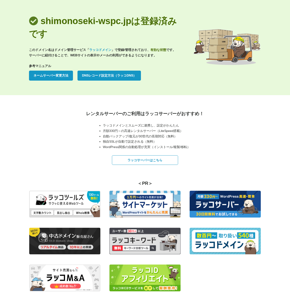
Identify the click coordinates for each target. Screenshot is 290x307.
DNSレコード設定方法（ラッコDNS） (109, 75)
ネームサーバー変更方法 (51, 75)
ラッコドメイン (100, 50)
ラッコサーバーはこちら (145, 160)
